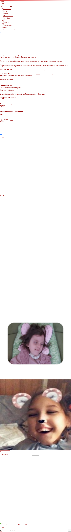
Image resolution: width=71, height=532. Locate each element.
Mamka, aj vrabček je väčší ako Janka (5, 450)
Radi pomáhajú (5, 11)
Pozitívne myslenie (5, 13)
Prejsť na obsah (2, 1)
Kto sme (3, 8)
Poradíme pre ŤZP (4, 14)
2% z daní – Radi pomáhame (4, 195)
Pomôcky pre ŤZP (5, 17)
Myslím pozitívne (4, 453)
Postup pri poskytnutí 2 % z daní (7, 22)
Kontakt (3, 28)
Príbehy (3, 10)
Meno (1, 120)
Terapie (4, 15)
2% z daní (3, 20)
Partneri (3, 23)
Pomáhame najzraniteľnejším (7, 9)
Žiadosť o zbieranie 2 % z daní (7, 21)
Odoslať (1, 129)
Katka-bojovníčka (5, 12)
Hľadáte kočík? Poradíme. (6, 18)
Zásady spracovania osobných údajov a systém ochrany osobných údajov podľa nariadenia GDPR (14, 524)
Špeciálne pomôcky (5, 26)
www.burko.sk (2, 106)
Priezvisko (11, 120)
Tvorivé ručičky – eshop (5, 454)
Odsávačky (4, 19)
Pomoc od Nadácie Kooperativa (7, 25)
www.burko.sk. (38, 74)
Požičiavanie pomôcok (5, 27)
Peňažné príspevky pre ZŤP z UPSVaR (8, 16)
